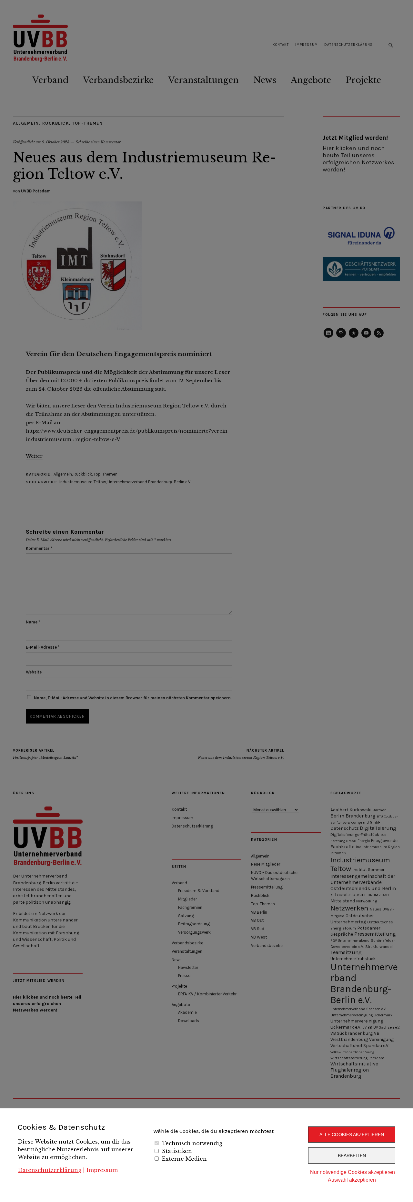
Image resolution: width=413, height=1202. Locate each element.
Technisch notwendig (192, 1143)
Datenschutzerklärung (49, 1170)
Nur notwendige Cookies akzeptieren (352, 1172)
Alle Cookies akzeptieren (351, 1134)
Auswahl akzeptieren (352, 1180)
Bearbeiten (352, 1155)
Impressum (102, 1170)
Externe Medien (184, 1159)
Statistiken (177, 1151)
